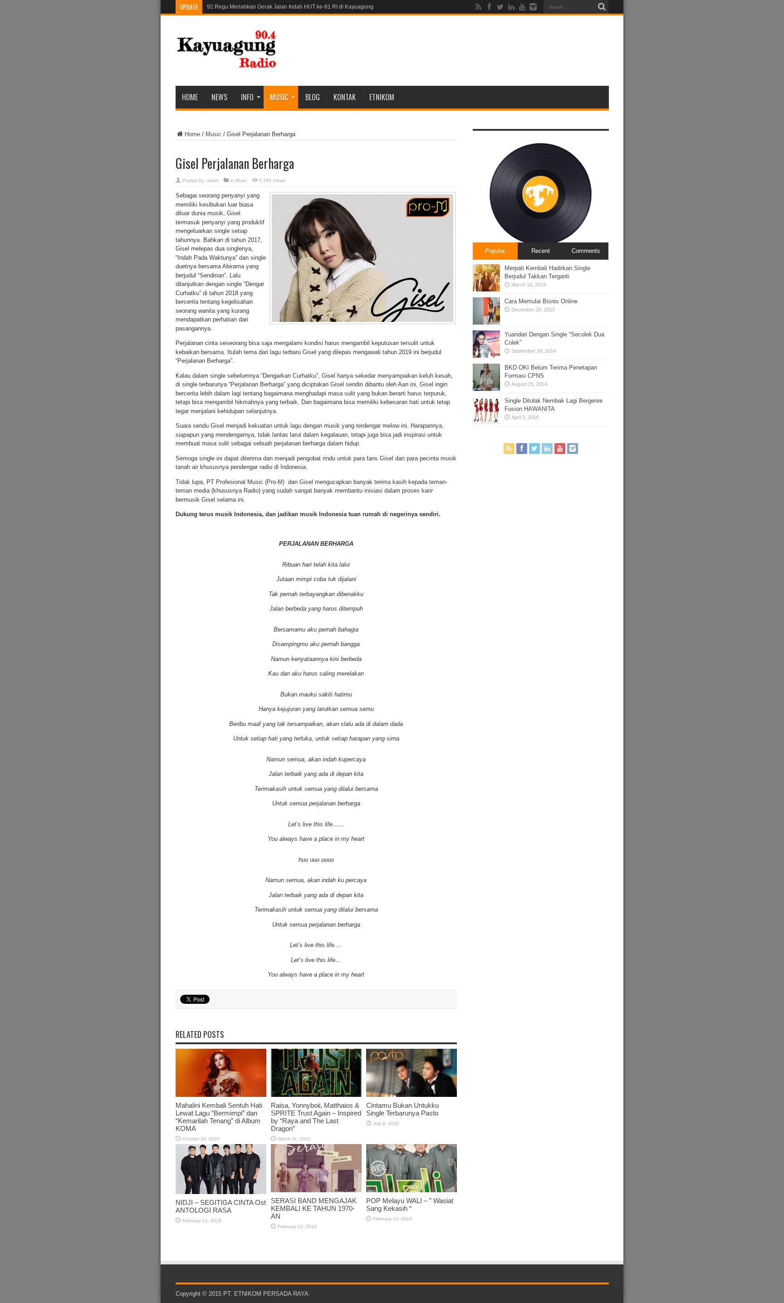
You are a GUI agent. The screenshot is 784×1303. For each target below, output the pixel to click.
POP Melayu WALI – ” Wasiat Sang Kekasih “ (409, 1204)
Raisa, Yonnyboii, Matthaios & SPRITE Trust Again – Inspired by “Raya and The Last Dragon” (316, 1116)
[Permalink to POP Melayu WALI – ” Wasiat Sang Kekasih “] (411, 1190)
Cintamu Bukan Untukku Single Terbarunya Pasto (402, 1109)
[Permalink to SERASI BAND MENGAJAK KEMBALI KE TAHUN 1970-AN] (316, 1190)
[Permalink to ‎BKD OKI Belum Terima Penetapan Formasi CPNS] (486, 388)
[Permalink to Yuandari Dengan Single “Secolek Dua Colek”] (486, 355)
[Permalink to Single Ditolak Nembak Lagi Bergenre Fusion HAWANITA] (486, 422)
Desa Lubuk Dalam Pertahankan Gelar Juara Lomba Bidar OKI (284, 7)
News (219, 97)
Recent (540, 250)
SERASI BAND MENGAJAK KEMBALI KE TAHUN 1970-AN (314, 1208)
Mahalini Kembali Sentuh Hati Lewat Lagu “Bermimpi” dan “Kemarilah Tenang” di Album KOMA (219, 1116)
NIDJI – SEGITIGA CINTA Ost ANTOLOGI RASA (221, 1206)
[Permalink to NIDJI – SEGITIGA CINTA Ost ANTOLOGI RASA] (221, 1192)
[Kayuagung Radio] (226, 63)
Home (190, 97)
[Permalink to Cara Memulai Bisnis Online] (486, 322)
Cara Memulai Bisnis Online (541, 301)
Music (279, 97)
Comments (586, 250)
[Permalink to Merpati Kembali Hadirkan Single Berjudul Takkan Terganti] (486, 289)
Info (247, 97)
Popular (495, 250)
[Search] (602, 7)
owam (212, 180)
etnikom (381, 97)
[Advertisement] (444, 50)
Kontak (344, 97)
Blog (312, 97)
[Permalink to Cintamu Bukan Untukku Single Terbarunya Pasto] (411, 1094)
